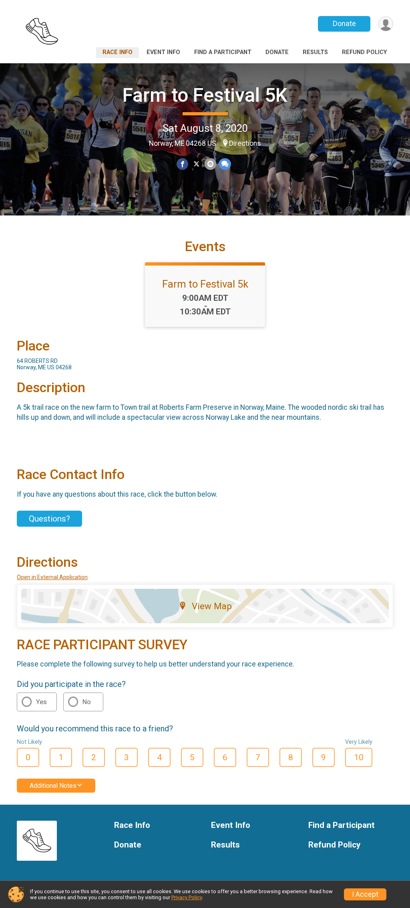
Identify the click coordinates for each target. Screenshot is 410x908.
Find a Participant (222, 52)
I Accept (365, 894)
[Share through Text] (225, 164)
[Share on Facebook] (182, 164)
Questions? (49, 518)
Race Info (117, 52)
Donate (344, 23)
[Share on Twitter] (196, 164)
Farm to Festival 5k (205, 284)
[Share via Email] (210, 164)
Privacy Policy (186, 897)
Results (315, 52)
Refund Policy (364, 52)
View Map (212, 606)
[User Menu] (385, 23)
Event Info (163, 52)
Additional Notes (53, 785)
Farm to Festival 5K (205, 95)
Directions (245, 143)
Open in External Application (52, 577)
